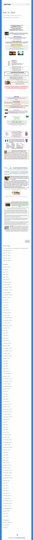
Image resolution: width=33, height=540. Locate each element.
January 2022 (6, 406)
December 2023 (7, 348)
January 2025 (6, 315)
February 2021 (7, 434)
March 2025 (6, 310)
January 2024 (6, 345)
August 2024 (6, 328)
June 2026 (5, 272)
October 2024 (7, 323)
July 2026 (5, 269)
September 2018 (7, 508)
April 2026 (6, 277)
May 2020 (5, 457)
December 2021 (7, 409)
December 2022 (7, 378)
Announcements (7, 17)
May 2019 (5, 488)
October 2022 (7, 384)
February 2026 (7, 282)
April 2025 (6, 307)
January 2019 (6, 498)
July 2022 (5, 391)
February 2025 (7, 312)
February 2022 (7, 404)
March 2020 (6, 462)
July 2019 (5, 483)
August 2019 (6, 480)
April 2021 (6, 429)
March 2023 (6, 371)
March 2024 (6, 340)
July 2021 (5, 422)
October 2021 (7, 414)
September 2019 (7, 478)
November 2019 (7, 473)
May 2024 (5, 335)
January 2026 (6, 284)
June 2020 (5, 455)
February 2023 (7, 373)
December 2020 (7, 439)
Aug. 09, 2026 (6, 258)
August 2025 (6, 297)
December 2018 (7, 500)
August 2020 (6, 450)
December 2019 (7, 470)
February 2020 (7, 465)
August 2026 (6, 267)
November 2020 (7, 442)
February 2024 (7, 343)
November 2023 (7, 351)
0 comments (16, 17)
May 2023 (5, 366)
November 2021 (7, 412)
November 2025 (7, 289)
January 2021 (6, 437)
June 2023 (5, 363)
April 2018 (6, 516)
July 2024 (5, 330)
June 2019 (5, 485)
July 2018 (5, 513)
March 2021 (6, 432)
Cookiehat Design (20, 538)
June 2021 (5, 424)
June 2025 (5, 302)
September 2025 (7, 295)
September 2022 (7, 386)
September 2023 (7, 356)
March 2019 (6, 493)
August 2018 (6, 511)
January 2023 (6, 376)
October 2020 (7, 445)
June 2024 (5, 333)
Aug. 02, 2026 (6, 260)
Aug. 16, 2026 (6, 255)
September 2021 (7, 417)
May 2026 (5, 274)
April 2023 (6, 368)
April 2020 (6, 460)
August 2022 (6, 389)
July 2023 (5, 361)
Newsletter (6, 525)
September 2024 (7, 325)
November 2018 (7, 503)
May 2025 (5, 305)
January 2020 (6, 467)
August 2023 (6, 358)
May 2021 (5, 427)
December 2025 (7, 287)
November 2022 (7, 381)
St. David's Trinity (9, 15)
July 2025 (5, 300)
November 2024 (7, 320)
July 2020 (5, 452)
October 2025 (7, 292)
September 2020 (7, 447)
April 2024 (6, 338)
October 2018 (7, 506)
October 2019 (7, 475)
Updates (5, 527)
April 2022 (6, 399)
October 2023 (7, 353)
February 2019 (7, 495)
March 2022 (6, 401)
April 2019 (6, 490)
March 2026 (6, 279)
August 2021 (6, 419)
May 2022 (5, 396)
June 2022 (5, 394)
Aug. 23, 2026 (6, 253)
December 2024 (7, 317)
